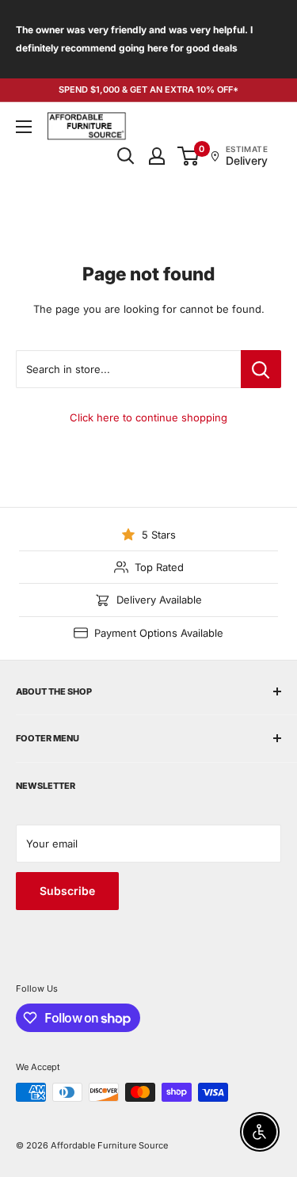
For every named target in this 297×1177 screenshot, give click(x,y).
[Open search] (126, 156)
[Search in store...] (261, 369)
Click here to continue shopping (148, 417)
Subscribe (67, 890)
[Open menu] (24, 126)
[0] (189, 156)
